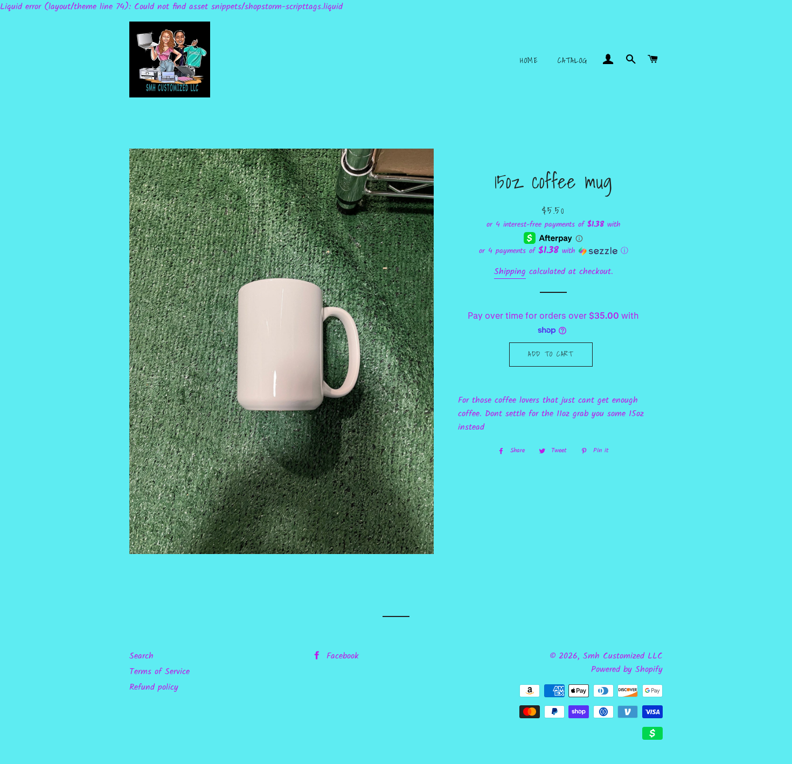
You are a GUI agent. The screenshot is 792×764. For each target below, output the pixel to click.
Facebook (341, 656)
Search (141, 656)
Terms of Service (159, 671)
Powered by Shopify (627, 669)
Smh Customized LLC (623, 656)
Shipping (510, 271)
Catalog (573, 60)
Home (529, 60)
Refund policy (153, 687)
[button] (553, 251)
